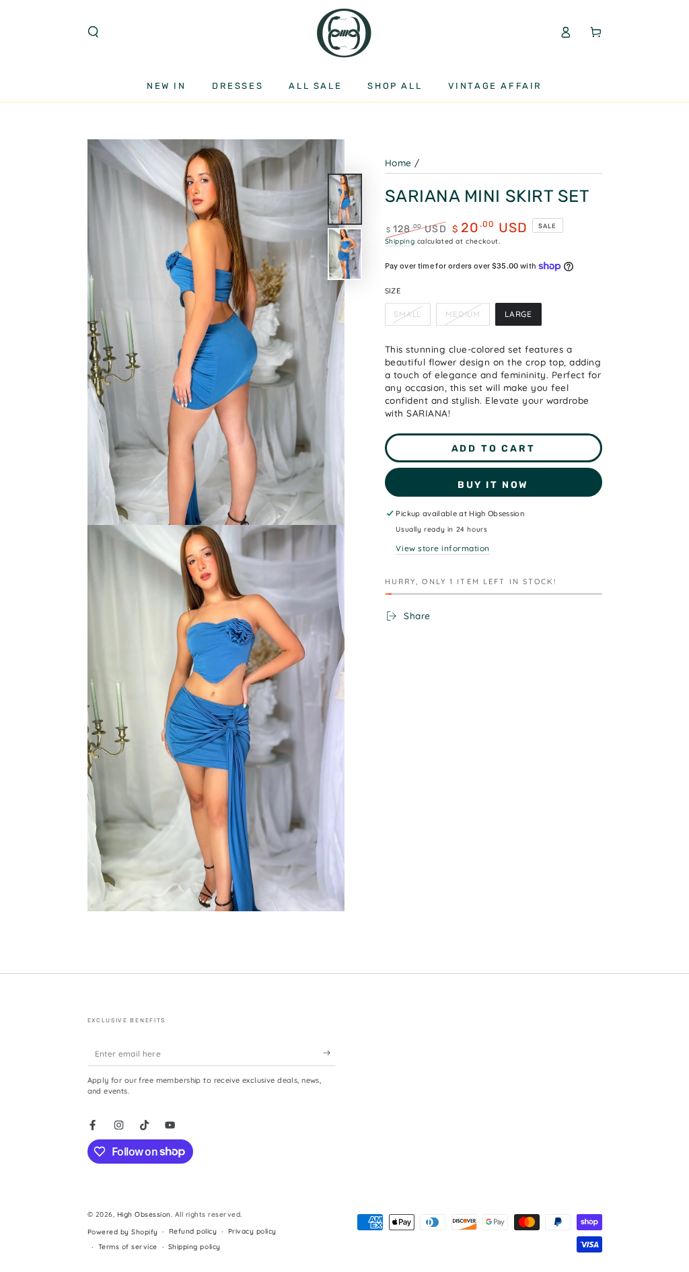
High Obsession (144, 1214)
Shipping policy (194, 1246)
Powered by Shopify (122, 1232)
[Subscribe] (329, 1052)
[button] (93, 32)
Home (398, 162)
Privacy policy (252, 1231)
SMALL (412, 317)
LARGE (522, 317)
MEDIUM (467, 317)
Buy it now (493, 485)
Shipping (400, 241)
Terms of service (127, 1246)
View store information (442, 548)
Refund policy (193, 1231)
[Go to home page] (344, 32)
